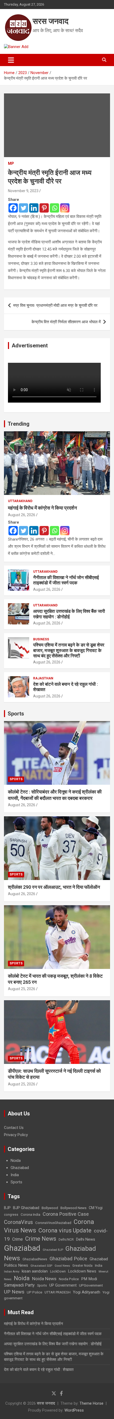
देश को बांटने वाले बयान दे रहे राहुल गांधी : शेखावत (38, 1369)
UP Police (34, 1292)
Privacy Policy (16, 1134)
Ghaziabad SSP (41, 1265)
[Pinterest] (44, 208)
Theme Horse (91, 1403)
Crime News (40, 1238)
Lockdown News (82, 1271)
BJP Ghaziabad (26, 1207)
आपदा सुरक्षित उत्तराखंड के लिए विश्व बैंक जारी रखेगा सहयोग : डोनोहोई (69, 614)
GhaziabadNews (35, 1259)
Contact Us (14, 1127)
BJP (7, 1208)
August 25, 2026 (21, 989)
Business (41, 639)
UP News (14, 1292)
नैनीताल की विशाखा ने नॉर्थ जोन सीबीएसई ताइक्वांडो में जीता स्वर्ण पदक (66, 580)
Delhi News (85, 1239)
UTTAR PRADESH (58, 1292)
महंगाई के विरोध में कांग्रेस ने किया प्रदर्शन (42, 508)
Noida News (44, 1278)
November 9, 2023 (23, 191)
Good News (62, 1265)
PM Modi (89, 1278)
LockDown (58, 1271)
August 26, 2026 (21, 515)
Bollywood (50, 1208)
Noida (16, 1160)
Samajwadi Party (19, 1285)
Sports (16, 713)
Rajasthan (43, 678)
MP (11, 163)
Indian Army (11, 1271)
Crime (17, 1239)
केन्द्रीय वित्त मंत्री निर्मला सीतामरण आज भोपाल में (66, 322)
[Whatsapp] (54, 208)
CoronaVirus (18, 1222)
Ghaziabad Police (68, 1259)
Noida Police (69, 1279)
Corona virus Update (64, 1230)
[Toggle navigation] (11, 60)
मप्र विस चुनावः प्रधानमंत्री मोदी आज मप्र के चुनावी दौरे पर (55, 305)
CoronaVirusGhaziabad (53, 1222)
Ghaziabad (20, 1167)
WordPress (74, 1410)
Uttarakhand (20, 501)
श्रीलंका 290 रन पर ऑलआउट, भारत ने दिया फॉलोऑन (54, 887)
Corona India (30, 1215)
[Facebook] (13, 208)
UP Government (63, 1285)
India (15, 1174)
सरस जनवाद (50, 21)
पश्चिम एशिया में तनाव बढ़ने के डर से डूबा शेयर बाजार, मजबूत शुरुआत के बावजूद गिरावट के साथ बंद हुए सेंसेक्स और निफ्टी (68, 650)
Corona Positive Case (66, 1214)
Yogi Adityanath (86, 1292)
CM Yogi (96, 1208)
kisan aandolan (35, 1271)
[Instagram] (64, 208)
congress (11, 1215)
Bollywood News (73, 1208)
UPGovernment (91, 1285)
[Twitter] (23, 208)
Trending (18, 424)
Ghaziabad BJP (53, 1250)
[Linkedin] (33, 208)
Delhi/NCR (66, 1239)
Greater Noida (82, 1265)
